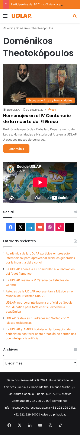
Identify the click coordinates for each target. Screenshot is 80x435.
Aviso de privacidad (54, 414)
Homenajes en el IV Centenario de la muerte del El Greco (37, 119)
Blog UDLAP (13, 109)
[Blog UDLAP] (21, 16)
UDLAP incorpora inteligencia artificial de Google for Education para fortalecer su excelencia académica (39, 307)
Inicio (9, 28)
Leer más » (16, 149)
